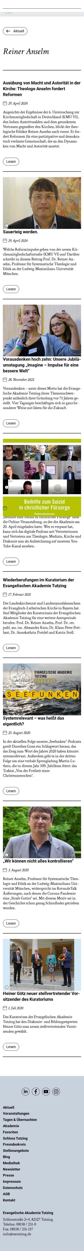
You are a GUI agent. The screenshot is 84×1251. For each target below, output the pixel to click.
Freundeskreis (14, 1144)
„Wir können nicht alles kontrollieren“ (38, 861)
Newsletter (11, 1169)
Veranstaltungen (16, 1113)
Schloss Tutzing (15, 1138)
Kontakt (9, 1200)
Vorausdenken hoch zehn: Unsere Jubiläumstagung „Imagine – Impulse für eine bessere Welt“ (42, 365)
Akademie (11, 1126)
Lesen (11, 161)
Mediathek (11, 1163)
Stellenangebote (16, 1151)
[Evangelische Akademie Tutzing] (25, 13)
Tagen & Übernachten (20, 1120)
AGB (6, 1194)
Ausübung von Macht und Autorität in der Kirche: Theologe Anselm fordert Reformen (41, 88)
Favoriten (10, 1132)
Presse (8, 1175)
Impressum (12, 1181)
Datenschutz (13, 1188)
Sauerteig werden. (20, 231)
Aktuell (8, 1107)
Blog (6, 1157)
